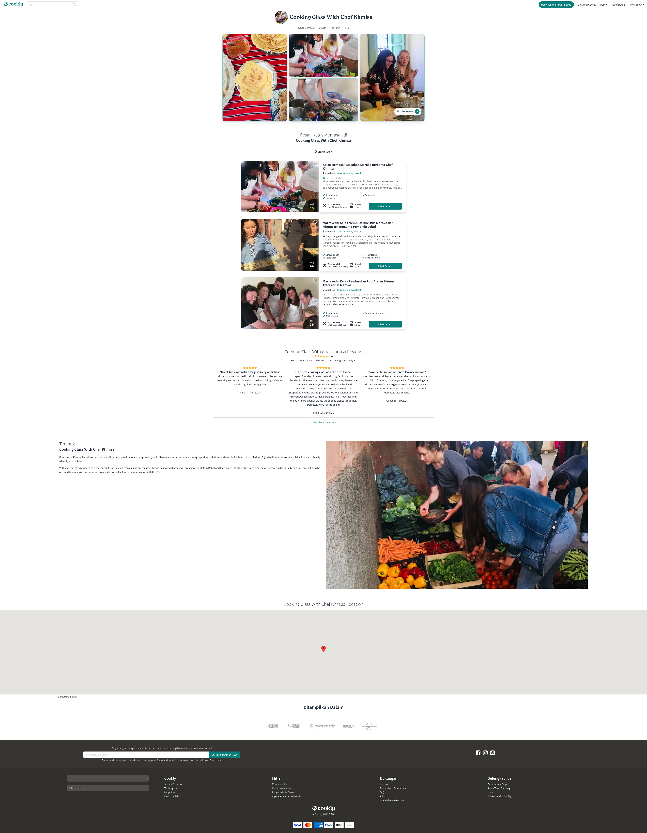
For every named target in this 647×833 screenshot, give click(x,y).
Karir (490, 792)
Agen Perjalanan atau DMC (286, 796)
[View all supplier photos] (255, 77)
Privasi (383, 796)
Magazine (169, 792)
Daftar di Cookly (587, 4)
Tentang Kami (172, 788)
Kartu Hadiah (618, 4)
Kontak (384, 784)
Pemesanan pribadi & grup (556, 4)
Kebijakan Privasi (208, 760)
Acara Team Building (499, 788)
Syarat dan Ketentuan (392, 800)
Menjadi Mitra (279, 784)
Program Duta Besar (283, 792)
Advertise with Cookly (499, 796)
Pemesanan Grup (497, 784)
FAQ (382, 792)
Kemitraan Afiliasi (281, 788)
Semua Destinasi (173, 784)
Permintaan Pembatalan (393, 788)
